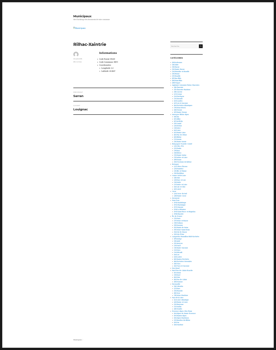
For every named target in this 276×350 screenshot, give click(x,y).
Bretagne (175, 164)
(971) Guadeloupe (180, 203)
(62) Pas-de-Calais (180, 279)
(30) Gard (177, 246)
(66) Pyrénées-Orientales (183, 261)
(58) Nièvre (177, 153)
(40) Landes (178, 101)
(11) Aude (177, 241)
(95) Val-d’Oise (179, 234)
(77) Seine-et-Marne (181, 221)
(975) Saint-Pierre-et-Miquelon (184, 212)
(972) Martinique (180, 205)
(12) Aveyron (178, 243)
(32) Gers (177, 250)
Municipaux (82, 16)
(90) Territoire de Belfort (182, 162)
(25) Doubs (177, 148)
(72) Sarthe (177, 307)
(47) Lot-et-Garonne (181, 103)
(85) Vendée (178, 309)
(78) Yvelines (178, 223)
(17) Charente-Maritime (182, 90)
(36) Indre (177, 182)
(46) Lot (176, 255)
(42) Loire (177, 130)
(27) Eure (177, 288)
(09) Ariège (178, 239)
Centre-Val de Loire (179, 175)
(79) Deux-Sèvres (180, 108)
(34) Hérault (178, 252)
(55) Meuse (176, 74)
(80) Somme (178, 282)
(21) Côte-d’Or (179, 146)
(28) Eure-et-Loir (180, 180)
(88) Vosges (176, 83)
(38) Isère (177, 128)
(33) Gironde (178, 99)
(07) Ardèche (178, 121)
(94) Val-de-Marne (180, 232)
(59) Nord (177, 275)
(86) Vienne (178, 110)
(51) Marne (175, 67)
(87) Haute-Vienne (180, 112)
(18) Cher (177, 178)
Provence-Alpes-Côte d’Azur (182, 311)
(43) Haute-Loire (180, 132)
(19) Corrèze (77, 62)
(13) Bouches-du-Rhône (182, 320)
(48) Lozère (178, 257)
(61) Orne (177, 293)
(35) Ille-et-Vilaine (180, 171)
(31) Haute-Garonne (181, 248)
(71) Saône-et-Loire (180, 157)
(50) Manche (178, 291)
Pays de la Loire (177, 298)
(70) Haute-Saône (180, 155)
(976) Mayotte (178, 214)
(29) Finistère (178, 169)
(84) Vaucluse (178, 325)
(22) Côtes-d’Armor (180, 166)
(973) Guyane (178, 207)
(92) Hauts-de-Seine (181, 227)
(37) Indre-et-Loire (180, 184)
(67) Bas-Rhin (176, 78)
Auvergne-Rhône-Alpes (180, 114)
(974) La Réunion (180, 209)
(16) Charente (178, 87)
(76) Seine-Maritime (181, 295)
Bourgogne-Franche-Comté (182, 144)
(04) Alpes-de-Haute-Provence (185, 313)
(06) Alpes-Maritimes (181, 318)
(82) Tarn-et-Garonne (181, 266)
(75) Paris (177, 218)
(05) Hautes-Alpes (180, 316)
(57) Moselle (176, 76)
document (175, 198)
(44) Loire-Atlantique (181, 300)
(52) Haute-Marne (178, 69)
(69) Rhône (177, 137)
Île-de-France (177, 216)
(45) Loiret (177, 189)
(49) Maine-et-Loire (181, 302)
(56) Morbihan (179, 173)
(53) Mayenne (178, 304)
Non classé (176, 268)
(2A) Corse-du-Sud (180, 194)
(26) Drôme (178, 126)
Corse (174, 191)
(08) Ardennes (177, 62)
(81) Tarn (177, 264)
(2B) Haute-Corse (180, 196)
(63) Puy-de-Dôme (180, 135)
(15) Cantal (177, 123)
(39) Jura (177, 151)
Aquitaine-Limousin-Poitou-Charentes (185, 85)
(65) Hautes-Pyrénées (181, 259)
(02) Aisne (177, 273)
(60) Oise (177, 277)
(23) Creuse (178, 94)
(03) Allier (177, 119)
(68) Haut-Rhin (177, 80)
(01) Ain (176, 117)
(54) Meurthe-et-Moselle (180, 71)
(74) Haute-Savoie (180, 142)
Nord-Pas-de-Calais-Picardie (182, 270)
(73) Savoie (177, 139)
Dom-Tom (175, 200)
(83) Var (176, 322)
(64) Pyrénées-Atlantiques (183, 105)
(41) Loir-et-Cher (179, 187)
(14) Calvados (178, 286)
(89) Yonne (177, 160)
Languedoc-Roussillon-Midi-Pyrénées (185, 236)
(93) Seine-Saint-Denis (182, 230)
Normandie (176, 284)
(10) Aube (175, 65)
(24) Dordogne (179, 96)
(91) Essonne (178, 225)
